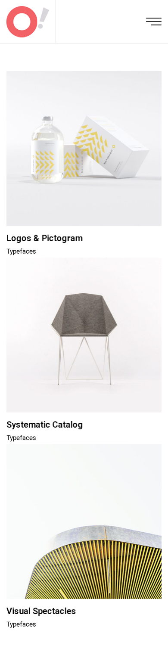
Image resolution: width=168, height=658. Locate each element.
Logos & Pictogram (44, 238)
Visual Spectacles (41, 611)
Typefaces (21, 251)
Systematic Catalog (44, 424)
